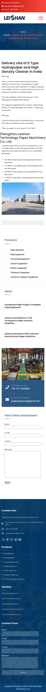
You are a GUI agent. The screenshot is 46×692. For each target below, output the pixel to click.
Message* (8, 450)
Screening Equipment (20, 259)
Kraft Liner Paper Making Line (11, 598)
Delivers (7, 35)
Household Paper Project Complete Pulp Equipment (23, 306)
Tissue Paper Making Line (10, 593)
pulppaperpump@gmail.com (14, 6)
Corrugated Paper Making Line (11, 614)
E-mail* (7, 433)
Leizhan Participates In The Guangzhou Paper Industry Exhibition (18, 321)
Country (7, 441)
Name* (7, 424)
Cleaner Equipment (18, 263)
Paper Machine (17, 250)
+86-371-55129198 (10, 9)
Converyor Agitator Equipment (24, 277)
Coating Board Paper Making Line (12, 609)
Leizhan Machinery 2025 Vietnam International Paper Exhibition (22, 335)
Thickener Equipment (20, 272)
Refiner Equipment (18, 268)
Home (23, 32)
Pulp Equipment (17, 254)
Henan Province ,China (11, 3)
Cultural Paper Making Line (10, 604)
